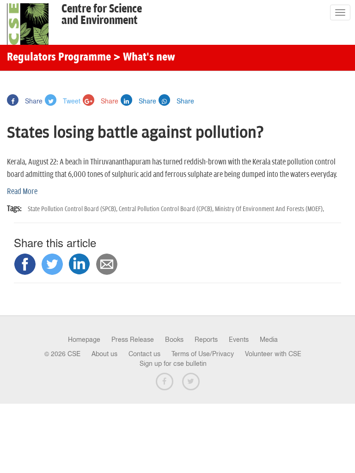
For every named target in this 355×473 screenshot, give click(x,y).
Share (33, 100)
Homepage (84, 339)
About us (104, 354)
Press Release (132, 339)
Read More (22, 191)
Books (174, 339)
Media (269, 339)
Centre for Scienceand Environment (101, 14)
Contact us (144, 354)
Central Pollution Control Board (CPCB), (167, 209)
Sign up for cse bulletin (173, 363)
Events (239, 339)
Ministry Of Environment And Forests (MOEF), (269, 209)
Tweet (70, 100)
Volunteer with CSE (273, 354)
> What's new (144, 57)
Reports (206, 339)
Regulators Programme (59, 57)
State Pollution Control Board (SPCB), (73, 209)
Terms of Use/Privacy (202, 354)
